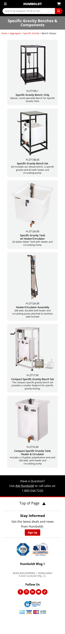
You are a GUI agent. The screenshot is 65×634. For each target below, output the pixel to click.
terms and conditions (24, 572)
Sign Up (32, 532)
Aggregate (15, 33)
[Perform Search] (58, 11)
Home (4, 33)
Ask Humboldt (24, 486)
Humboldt (32, 4)
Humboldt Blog (31, 564)
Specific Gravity (31, 33)
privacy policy (45, 572)
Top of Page (29, 503)
